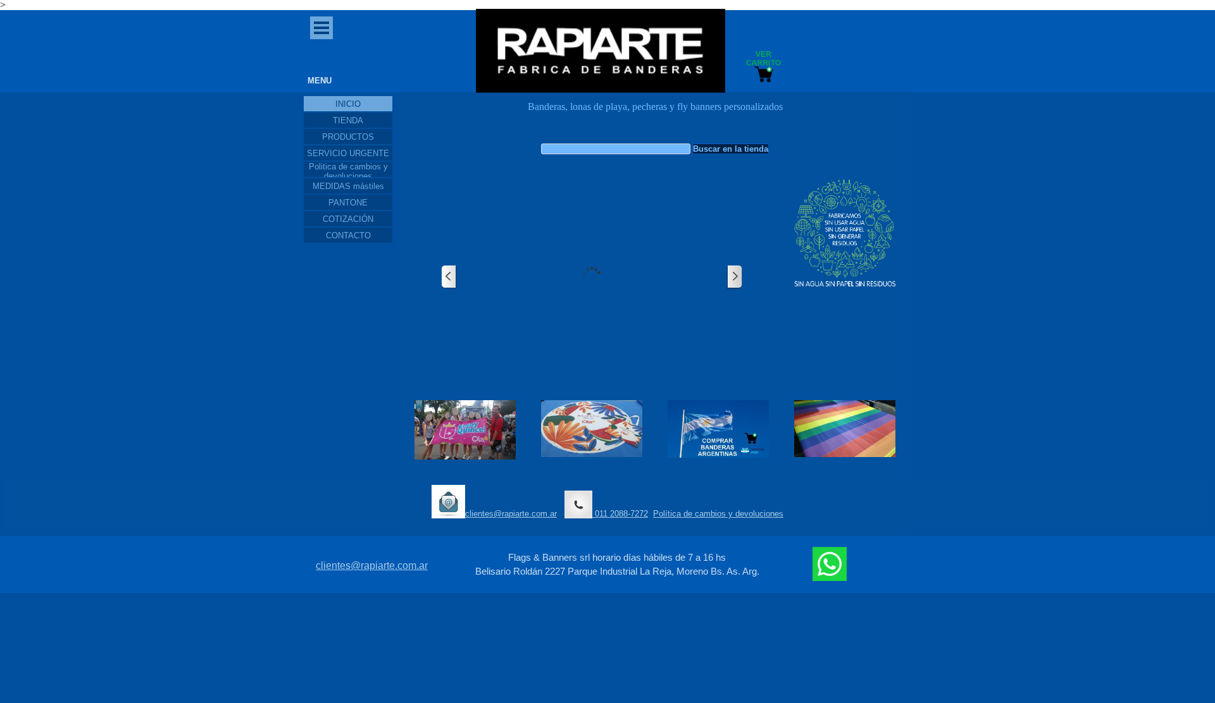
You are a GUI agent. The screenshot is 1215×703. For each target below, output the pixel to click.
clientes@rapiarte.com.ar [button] (511, 513)
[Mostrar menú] (321, 27)
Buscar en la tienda (730, 149)
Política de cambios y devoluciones (718, 513)
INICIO (348, 104)
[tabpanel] (655, 113)
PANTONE (348, 202)
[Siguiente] (734, 277)
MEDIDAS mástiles (348, 186)
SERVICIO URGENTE (348, 153)
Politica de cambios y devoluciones (348, 171)
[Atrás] (449, 277)
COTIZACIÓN (348, 219)
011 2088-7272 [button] (620, 513)
